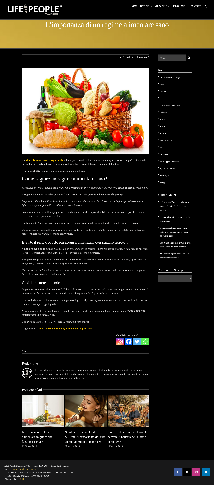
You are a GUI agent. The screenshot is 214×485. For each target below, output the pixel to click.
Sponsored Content (167, 168)
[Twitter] (137, 341)
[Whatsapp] (145, 341)
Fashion (163, 91)
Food (24, 351)
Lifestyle (163, 112)
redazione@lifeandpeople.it (23, 469)
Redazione (30, 363)
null (161, 147)
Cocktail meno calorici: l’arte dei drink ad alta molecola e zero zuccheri (83, 436)
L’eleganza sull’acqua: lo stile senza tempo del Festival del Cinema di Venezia (174, 206)
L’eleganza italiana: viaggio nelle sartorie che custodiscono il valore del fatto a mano (174, 231)
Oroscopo (164, 154)
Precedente (128, 57)
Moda (162, 119)
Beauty (163, 84)
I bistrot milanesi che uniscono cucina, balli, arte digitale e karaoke (42, 436)
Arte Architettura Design (170, 77)
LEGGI (21, 478)
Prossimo (142, 57)
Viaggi (162, 182)
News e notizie (166, 140)
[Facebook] (128, 341)
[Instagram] (120, 341)
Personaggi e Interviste (169, 161)
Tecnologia (164, 175)
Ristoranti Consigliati (171, 105)
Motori (163, 126)
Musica (163, 133)
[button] (206, 6)
